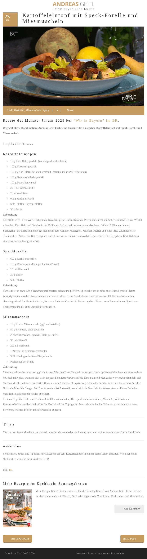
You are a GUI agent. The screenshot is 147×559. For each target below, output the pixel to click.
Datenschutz (117, 553)
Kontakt (80, 553)
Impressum (103, 553)
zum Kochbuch (132, 508)
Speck (45, 110)
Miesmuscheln (33, 110)
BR (10, 469)
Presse (90, 553)
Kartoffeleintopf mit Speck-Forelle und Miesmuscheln (80, 18)
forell (10, 110)
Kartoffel (19, 110)
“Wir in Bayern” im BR (96, 120)
